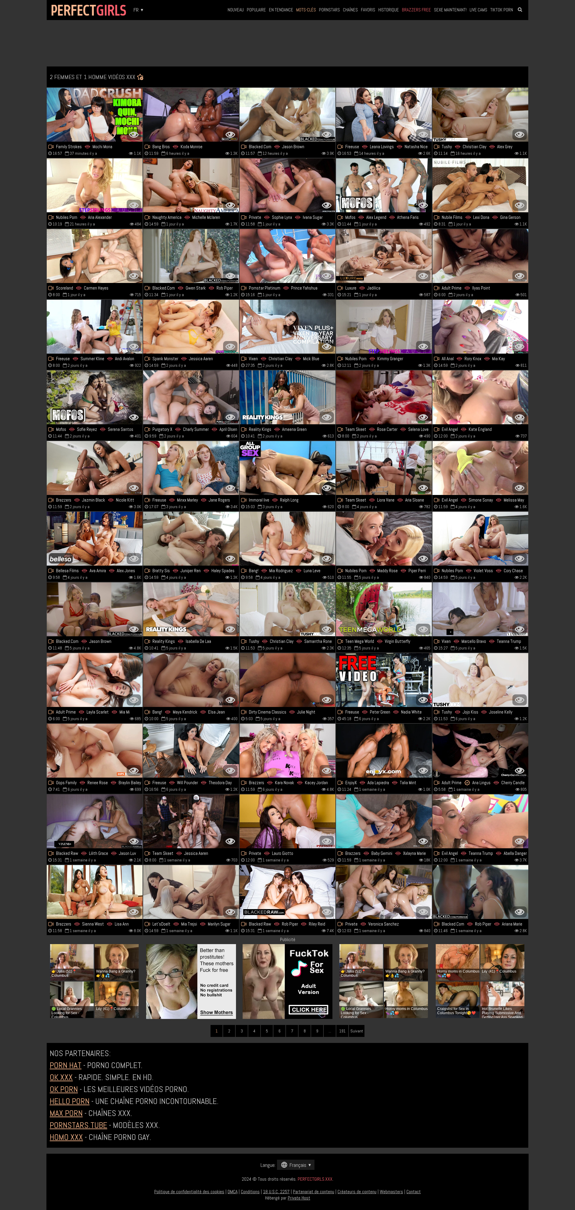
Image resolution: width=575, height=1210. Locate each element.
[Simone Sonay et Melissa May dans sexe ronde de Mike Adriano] (480, 468)
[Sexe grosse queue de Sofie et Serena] (95, 397)
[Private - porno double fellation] (384, 892)
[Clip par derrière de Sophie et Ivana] (287, 185)
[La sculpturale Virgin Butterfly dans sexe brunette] (384, 609)
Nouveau (236, 10)
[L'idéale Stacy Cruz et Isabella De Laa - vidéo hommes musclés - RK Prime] (191, 609)
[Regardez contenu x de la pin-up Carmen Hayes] (95, 256)
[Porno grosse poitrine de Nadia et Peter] (384, 680)
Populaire (256, 10)
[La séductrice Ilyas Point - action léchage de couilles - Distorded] (480, 256)
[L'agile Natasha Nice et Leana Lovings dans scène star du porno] (384, 115)
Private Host (299, 1198)
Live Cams (478, 10)
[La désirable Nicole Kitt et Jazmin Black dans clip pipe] (95, 468)
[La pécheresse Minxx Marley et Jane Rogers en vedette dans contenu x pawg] (191, 468)
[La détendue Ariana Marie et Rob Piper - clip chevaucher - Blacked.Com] (480, 892)
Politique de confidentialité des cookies (189, 1191)
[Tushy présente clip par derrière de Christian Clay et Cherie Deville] (287, 609)
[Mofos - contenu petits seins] (384, 185)
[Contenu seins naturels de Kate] (480, 397)
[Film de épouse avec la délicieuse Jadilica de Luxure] (384, 256)
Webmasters (391, 1191)
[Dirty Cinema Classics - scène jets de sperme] (287, 680)
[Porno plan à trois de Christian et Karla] (480, 115)
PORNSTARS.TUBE (78, 1125)
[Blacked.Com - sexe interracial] (287, 115)
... (330, 1031)
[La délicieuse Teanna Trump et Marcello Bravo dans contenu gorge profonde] (480, 609)
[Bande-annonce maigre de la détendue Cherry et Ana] (480, 751)
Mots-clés (306, 10)
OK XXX (61, 1077)
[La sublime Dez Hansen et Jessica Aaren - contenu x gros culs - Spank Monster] (191, 327)
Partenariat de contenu (313, 1191)
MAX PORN (66, 1113)
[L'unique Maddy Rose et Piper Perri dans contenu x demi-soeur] (384, 539)
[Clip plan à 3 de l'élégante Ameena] (287, 397)
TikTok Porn (501, 10)
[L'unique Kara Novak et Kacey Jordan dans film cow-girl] (287, 751)
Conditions (250, 1191)
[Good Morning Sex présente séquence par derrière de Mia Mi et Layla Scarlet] (95, 680)
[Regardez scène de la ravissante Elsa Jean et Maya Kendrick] (191, 680)
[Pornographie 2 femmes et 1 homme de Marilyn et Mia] (191, 892)
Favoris (368, 10)
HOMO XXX (66, 1137)
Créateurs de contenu (357, 1191)
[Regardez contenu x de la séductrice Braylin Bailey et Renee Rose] (95, 751)
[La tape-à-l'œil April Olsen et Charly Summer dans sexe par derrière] (191, 397)
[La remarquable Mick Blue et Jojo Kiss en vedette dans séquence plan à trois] (480, 680)
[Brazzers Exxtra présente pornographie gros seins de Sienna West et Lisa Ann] (95, 892)
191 (342, 1031)
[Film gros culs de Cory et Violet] (480, 539)
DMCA (232, 1191)
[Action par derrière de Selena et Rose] (384, 397)
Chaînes (350, 10)
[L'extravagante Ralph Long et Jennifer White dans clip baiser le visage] (287, 468)
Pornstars (329, 10)
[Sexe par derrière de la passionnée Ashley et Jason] (95, 821)
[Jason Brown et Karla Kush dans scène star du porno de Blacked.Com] (95, 609)
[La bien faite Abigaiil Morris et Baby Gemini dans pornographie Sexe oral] (384, 821)
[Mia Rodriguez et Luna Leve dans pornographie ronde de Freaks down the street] (287, 539)
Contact (413, 1191)
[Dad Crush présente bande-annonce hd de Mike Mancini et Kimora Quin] (95, 115)
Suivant (356, 1031)
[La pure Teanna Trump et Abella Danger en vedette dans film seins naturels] (480, 821)
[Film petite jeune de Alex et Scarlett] (95, 539)
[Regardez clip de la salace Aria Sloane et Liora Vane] (384, 468)
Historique (388, 10)
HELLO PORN (70, 1101)
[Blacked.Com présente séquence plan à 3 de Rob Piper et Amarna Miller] (191, 256)
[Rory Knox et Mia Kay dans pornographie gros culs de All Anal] (480, 327)
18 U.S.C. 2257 (276, 1191)
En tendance (281, 10)
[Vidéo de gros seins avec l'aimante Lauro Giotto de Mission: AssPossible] (287, 821)
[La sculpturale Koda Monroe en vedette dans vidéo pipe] (191, 115)
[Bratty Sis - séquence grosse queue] (191, 539)
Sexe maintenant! (450, 10)
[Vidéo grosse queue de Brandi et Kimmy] (384, 327)
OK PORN (64, 1089)
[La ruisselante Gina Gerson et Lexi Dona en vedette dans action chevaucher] (480, 185)
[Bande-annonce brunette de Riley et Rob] (287, 892)
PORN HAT (65, 1065)
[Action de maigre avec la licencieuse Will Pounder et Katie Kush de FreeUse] (191, 751)
